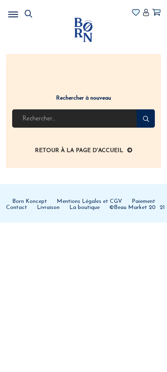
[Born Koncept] (83, 29)
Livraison (48, 207)
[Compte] (146, 13)
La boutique (84, 207)
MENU (54, 12)
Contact (16, 207)
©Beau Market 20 (132, 207)
